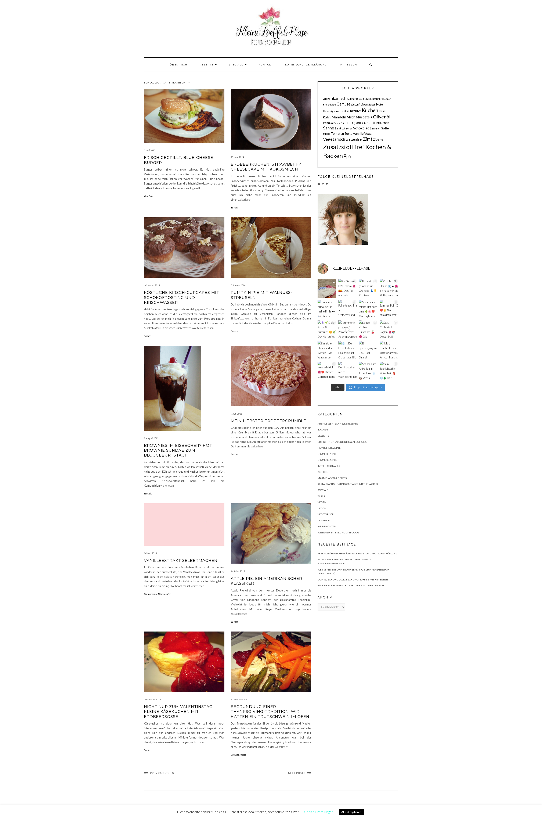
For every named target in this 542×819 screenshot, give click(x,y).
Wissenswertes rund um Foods (338, 532)
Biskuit (360, 98)
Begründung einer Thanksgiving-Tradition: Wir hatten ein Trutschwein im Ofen (270, 711)
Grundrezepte (150, 594)
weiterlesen (244, 199)
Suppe (326, 133)
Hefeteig (328, 111)
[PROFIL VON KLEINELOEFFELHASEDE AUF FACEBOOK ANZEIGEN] (319, 184)
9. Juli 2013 (236, 413)
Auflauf (351, 98)
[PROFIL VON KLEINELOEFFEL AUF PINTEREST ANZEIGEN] (326, 184)
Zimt (367, 139)
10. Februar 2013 (152, 699)
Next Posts (296, 773)
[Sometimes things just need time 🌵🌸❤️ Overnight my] (368, 309)
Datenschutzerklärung (306, 64)
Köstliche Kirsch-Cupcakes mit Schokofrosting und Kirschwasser (181, 297)
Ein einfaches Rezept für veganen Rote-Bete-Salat (351, 585)
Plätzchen (346, 123)
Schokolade (362, 128)
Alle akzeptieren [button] (351, 812)
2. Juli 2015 (149, 150)
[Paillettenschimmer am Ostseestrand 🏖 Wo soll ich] (347, 309)
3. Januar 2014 (238, 285)
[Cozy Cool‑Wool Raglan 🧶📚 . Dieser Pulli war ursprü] (389, 329)
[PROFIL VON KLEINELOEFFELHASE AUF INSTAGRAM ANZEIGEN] (323, 184)
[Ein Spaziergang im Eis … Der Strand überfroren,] (368, 350)
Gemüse (343, 104)
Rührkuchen (381, 123)
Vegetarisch (334, 139)
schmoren (347, 128)
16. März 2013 (238, 571)
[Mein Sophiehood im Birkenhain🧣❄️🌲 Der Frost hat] (389, 371)
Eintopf (374, 98)
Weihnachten (164, 594)
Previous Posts (162, 773)
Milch (351, 117)
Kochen (323, 471)
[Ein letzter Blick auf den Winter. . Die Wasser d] (327, 350)
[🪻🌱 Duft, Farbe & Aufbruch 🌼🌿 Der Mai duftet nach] (327, 329)
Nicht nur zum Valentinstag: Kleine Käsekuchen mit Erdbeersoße (178, 711)
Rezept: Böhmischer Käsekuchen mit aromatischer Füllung (357, 553)
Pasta (336, 123)
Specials (236, 64)
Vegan (368, 133)
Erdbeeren (385, 98)
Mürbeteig (364, 117)
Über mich (178, 64)
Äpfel (349, 156)
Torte (348, 133)
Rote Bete (367, 123)
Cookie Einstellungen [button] (318, 812)
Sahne (328, 127)
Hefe (379, 104)
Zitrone (378, 139)
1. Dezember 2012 (239, 699)
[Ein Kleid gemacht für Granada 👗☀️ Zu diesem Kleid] (368, 288)
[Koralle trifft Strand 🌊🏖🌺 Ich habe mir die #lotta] (389, 288)
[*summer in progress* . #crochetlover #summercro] (347, 329)
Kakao (337, 111)
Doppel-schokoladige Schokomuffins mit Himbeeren (353, 579)
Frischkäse (329, 104)
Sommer (376, 128)
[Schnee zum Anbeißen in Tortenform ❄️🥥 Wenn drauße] (368, 371)
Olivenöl (381, 116)
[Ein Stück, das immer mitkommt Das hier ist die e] (327, 288)
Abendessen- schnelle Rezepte (338, 423)
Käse (382, 111)
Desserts (323, 435)
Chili (367, 98)
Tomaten (337, 133)
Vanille (358, 133)
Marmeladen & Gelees (332, 478)
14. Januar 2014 (152, 285)
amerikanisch (334, 98)
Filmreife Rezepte (329, 447)
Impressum (348, 64)
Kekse (345, 111)
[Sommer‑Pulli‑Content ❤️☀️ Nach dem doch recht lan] (389, 309)
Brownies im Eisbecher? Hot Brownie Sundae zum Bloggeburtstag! (178, 450)
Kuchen (370, 110)
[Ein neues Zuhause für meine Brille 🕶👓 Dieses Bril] (327, 309)
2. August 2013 (151, 438)
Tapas (321, 496)
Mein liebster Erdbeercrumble (268, 421)
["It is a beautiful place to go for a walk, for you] (389, 350)
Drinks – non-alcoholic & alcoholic (342, 441)
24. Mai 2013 (150, 553)
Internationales (238, 754)
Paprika (328, 123)
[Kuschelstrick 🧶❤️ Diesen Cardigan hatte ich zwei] (327, 371)
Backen (234, 207)
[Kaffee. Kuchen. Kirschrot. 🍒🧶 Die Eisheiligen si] (368, 329)
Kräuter (355, 111)
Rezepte (206, 64)
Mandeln (338, 117)
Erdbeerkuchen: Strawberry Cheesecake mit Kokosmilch (266, 167)
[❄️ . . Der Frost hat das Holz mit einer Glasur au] (347, 350)
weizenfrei (354, 139)
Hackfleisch (369, 104)
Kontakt (266, 64)
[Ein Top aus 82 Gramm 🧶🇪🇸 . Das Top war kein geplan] (347, 288)
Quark (356, 123)
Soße (385, 128)
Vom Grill (148, 196)
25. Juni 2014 (237, 157)
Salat (338, 128)
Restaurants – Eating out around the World (348, 484)
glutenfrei (357, 104)
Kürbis (327, 117)
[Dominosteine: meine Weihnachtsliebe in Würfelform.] (347, 371)
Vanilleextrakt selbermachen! (181, 560)
